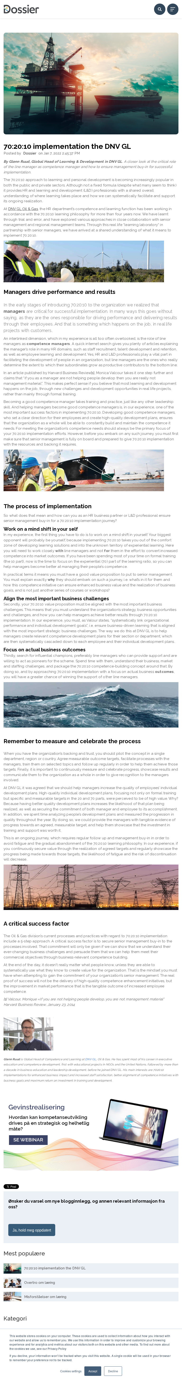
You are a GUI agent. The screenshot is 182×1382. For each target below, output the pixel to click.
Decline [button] (113, 1371)
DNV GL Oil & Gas (23, 209)
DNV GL (90, 1059)
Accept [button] (92, 1371)
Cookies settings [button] (71, 1371)
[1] (5, 999)
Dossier (29, 153)
